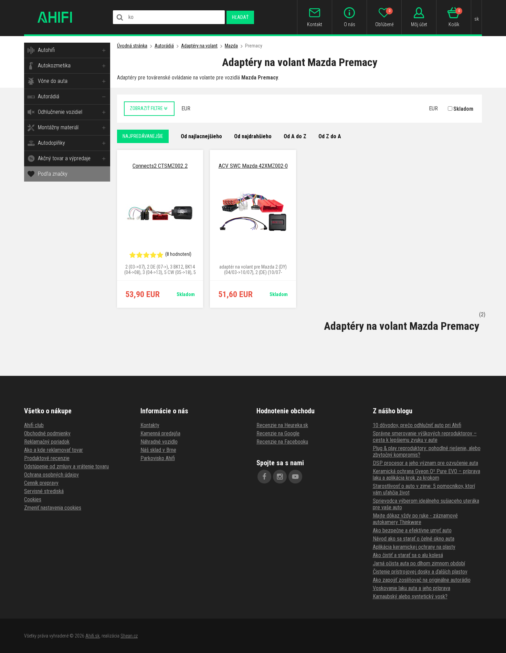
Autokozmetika (54, 65)
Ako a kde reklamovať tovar (53, 450)
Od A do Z (295, 136)
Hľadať (240, 17)
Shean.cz (129, 636)
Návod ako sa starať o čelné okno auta (413, 538)
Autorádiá (48, 96)
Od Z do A (329, 136)
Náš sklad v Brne (158, 450)
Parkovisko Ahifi (157, 458)
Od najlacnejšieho (201, 136)
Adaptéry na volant (199, 45)
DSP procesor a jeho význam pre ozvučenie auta (425, 463)
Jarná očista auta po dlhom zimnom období (419, 563)
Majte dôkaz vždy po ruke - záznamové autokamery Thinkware (415, 518)
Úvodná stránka (132, 45)
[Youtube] (295, 476)
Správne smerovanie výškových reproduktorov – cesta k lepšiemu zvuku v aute (425, 436)
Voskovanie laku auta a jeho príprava (411, 588)
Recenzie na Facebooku (282, 441)
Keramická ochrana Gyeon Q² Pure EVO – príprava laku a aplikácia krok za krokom (426, 474)
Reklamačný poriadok (47, 441)
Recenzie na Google (277, 433)
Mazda (231, 45)
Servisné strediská (44, 491)
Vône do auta (52, 81)
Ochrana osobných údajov (51, 474)
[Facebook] (264, 476)
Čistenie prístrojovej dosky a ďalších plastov (420, 571)
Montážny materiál (58, 127)
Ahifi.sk (92, 636)
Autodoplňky (51, 143)
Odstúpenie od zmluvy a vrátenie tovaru (66, 466)
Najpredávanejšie (143, 136)
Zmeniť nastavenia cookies (52, 507)
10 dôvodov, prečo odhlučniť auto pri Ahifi (417, 425)
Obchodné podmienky (47, 433)
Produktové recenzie (47, 458)
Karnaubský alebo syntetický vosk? (410, 596)
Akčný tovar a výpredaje (64, 158)
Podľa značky (52, 174)
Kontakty (149, 425)
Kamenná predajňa (160, 433)
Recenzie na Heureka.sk (282, 425)
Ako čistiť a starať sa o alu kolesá (408, 555)
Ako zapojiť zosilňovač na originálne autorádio (422, 580)
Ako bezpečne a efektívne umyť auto (412, 530)
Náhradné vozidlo (159, 441)
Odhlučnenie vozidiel (60, 112)
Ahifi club (34, 425)
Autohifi (46, 50)
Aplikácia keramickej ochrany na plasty (414, 547)
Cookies (32, 499)
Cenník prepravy (41, 483)
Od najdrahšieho (253, 136)
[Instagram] (280, 476)
